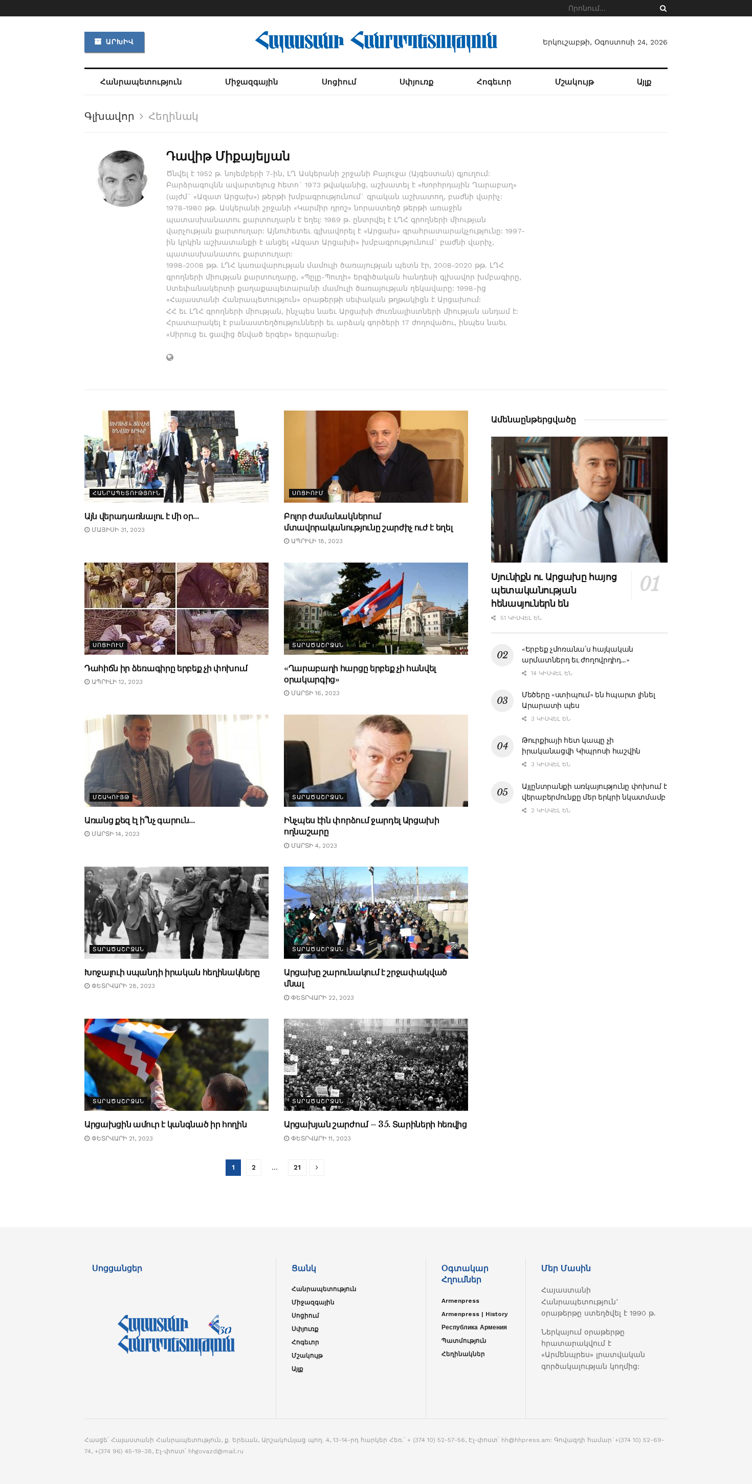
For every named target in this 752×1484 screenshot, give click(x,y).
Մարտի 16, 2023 (314, 693)
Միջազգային (251, 82)
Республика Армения (474, 1327)
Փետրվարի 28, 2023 (122, 986)
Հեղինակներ (463, 1354)
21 (297, 1167)
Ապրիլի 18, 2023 (316, 541)
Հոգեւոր (494, 82)
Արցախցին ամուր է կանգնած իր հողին (165, 1124)
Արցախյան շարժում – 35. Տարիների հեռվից (375, 1124)
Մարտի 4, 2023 (313, 845)
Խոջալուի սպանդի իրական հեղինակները (172, 972)
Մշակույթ (574, 82)
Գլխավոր (109, 116)
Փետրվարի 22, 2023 (321, 997)
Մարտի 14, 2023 (115, 833)
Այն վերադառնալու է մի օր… (141, 516)
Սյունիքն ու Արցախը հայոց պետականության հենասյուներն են (553, 590)
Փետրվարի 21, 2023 (121, 1138)
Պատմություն (463, 1340)
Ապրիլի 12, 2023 (116, 681)
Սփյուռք (417, 82)
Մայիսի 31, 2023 (117, 529)
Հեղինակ (173, 116)
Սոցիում (339, 82)
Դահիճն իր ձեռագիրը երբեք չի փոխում (166, 668)
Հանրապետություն (141, 82)
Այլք (644, 82)
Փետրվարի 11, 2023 (320, 1138)
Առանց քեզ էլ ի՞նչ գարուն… (139, 820)
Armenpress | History (474, 1314)
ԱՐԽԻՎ (118, 42)
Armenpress (460, 1300)
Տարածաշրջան (318, 645)
